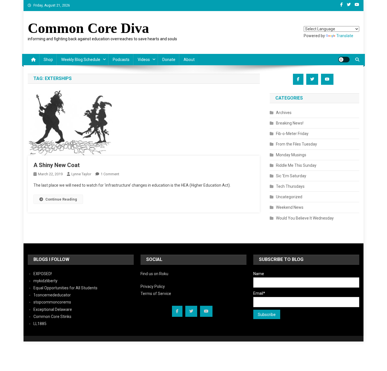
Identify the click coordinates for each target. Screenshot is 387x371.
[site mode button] (344, 59)
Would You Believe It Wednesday (305, 218)
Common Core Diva (88, 28)
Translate (344, 35)
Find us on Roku (154, 273)
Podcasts (121, 59)
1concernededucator (52, 295)
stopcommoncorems (52, 302)
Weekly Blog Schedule (80, 59)
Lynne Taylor (81, 174)
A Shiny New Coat (56, 165)
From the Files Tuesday (296, 144)
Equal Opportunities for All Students (65, 288)
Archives (284, 112)
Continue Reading (61, 199)
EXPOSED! (42, 273)
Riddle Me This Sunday (296, 165)
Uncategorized (289, 197)
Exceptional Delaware (52, 309)
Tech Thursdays (290, 186)
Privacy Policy (153, 286)
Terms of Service (156, 293)
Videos (144, 59)
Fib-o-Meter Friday (292, 133)
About (189, 59)
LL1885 (39, 323)
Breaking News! (289, 123)
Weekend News (289, 207)
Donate (168, 59)
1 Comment (110, 174)
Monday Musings (291, 155)
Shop (48, 59)
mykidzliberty (45, 281)
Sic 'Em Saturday (291, 176)
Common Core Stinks (52, 316)
